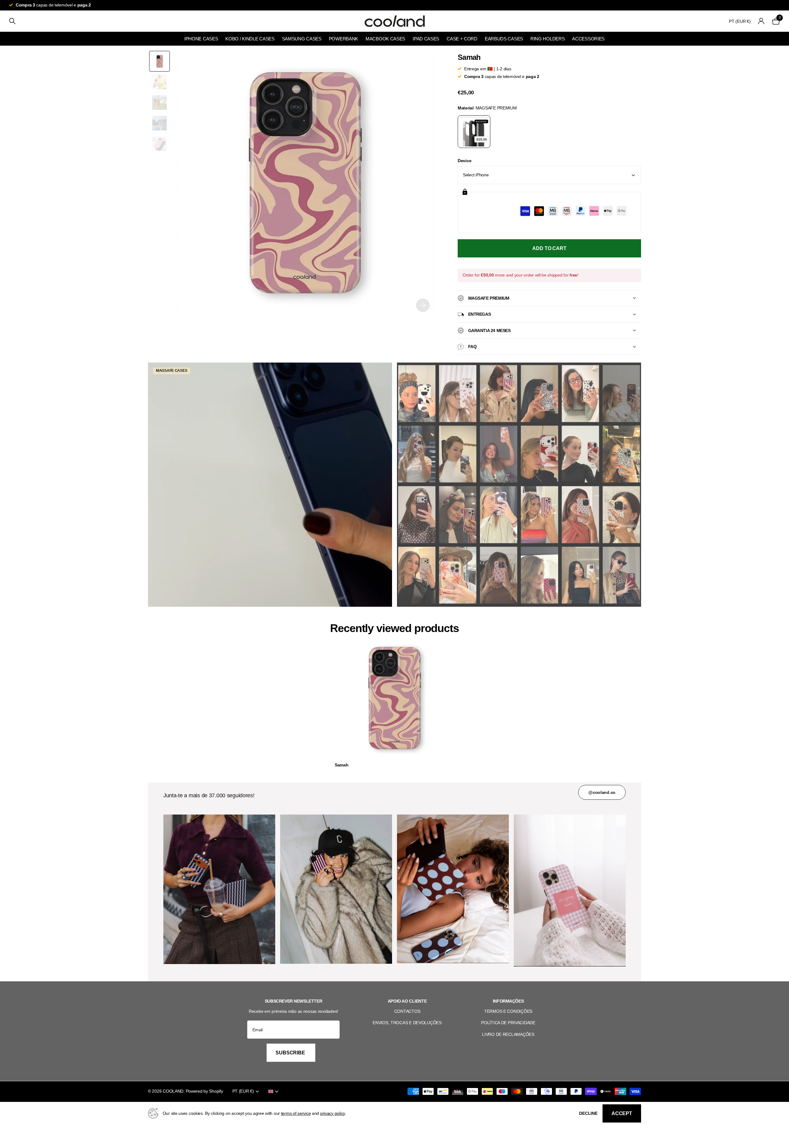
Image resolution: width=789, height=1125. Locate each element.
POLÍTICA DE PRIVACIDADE (508, 1022)
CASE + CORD (462, 38)
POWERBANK (343, 38)
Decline (588, 1113)
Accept (621, 1113)
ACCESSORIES (588, 38)
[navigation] (159, 61)
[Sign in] (761, 21)
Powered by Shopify (204, 1091)
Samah (342, 764)
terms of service (296, 1113)
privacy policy (332, 1113)
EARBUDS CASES (504, 38)
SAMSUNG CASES (301, 38)
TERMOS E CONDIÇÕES (508, 1011)
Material (487, 107)
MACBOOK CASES (385, 38)
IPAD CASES (426, 38)
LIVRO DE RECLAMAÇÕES (508, 1034)
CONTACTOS (407, 1011)
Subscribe (291, 1052)
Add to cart (549, 248)
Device (464, 160)
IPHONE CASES (201, 38)
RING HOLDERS (547, 38)
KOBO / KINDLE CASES (249, 38)
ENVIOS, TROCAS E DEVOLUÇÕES (407, 1022)
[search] (12, 21)
